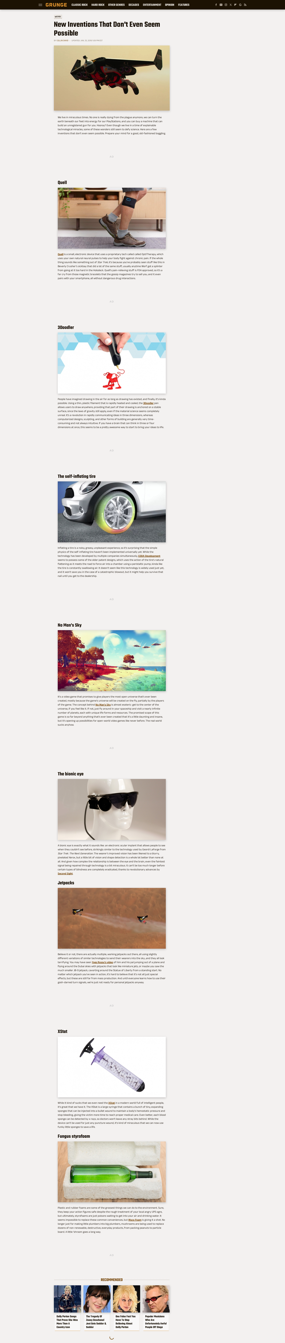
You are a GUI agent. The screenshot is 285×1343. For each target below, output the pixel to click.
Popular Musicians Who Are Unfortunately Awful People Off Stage (156, 1322)
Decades (134, 4)
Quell (60, 254)
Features (183, 4)
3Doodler (148, 403)
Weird (58, 16)
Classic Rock (80, 4)
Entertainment (152, 4)
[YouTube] (221, 5)
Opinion (169, 4)
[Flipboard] (235, 5)
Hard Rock (97, 4)
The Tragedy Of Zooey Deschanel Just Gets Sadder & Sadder (96, 1322)
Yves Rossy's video (102, 962)
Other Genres (116, 4)
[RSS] (245, 5)
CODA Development (149, 555)
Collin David (62, 40)
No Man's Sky (103, 704)
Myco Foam (134, 1219)
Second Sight (65, 873)
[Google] (240, 5)
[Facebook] (216, 5)
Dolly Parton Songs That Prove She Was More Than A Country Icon (67, 1322)
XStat (111, 1102)
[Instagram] (226, 5)
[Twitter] (230, 5)
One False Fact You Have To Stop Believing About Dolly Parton (126, 1322)
